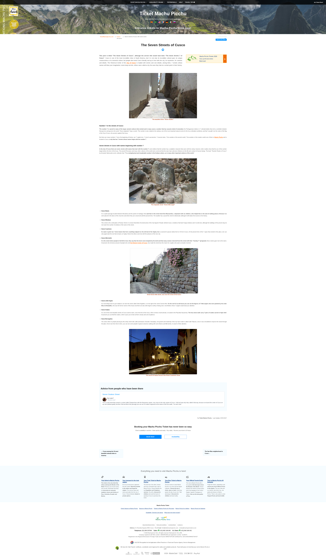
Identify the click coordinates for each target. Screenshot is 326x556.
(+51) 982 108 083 (165, 530)
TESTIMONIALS (172, 2)
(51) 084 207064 (147, 530)
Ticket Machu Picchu (163, 13)
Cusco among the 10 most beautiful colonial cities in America (109, 453)
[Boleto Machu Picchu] (152, 22)
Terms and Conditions (161, 524)
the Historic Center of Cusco (138, 243)
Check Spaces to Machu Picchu (129, 508)
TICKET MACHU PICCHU (137, 2)
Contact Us (180, 524)
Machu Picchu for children (182, 508)
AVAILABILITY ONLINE (156, 2)
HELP (181, 2)
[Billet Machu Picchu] (163, 22)
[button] (150, 437)
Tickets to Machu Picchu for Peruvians (164, 508)
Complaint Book (172, 524)
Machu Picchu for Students (198, 508)
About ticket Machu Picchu (149, 524)
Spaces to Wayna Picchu (145, 508)
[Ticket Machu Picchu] (159, 22)
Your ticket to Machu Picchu (110, 480)
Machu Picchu (218, 137)
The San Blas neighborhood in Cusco (214, 452)
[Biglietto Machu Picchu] (171, 22)
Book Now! (319, 2)
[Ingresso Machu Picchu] (155, 22)
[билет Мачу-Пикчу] (174, 22)
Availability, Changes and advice (154, 512)
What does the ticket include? (172, 512)
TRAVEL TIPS (189, 2)
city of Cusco (131, 63)
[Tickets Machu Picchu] (167, 22)
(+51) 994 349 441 (186, 530)
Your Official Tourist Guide (194, 480)
